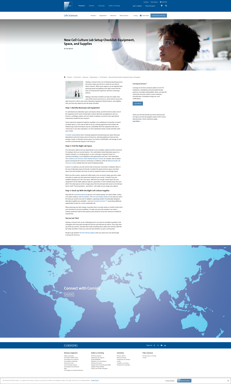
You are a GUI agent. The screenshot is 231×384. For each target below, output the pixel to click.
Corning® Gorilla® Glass (71, 357)
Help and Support (150, 6)
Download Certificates (158, 15)
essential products (80, 194)
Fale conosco (154, 2)
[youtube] (161, 345)
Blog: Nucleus (94, 77)
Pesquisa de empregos (123, 365)
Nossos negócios (71, 353)
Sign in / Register (137, 6)
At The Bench (103, 77)
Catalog (135, 15)
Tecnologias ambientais (70, 361)
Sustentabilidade (96, 359)
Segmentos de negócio (97, 357)
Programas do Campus (123, 359)
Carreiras (146, 2)
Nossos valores (121, 356)
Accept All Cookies (184, 380)
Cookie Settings (169, 380)
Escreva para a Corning (149, 356)
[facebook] (154, 345)
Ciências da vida (68, 363)
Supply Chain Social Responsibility (101, 365)
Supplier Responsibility (97, 366)
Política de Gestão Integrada (99, 368)
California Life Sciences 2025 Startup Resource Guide (85, 158)
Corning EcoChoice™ (100, 201)
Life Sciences (71, 15)
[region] (115, 381)
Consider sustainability (72, 135)
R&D (65, 368)
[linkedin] (165, 345)
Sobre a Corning (114, 6)
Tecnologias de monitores (71, 359)
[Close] (228, 381)
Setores (91, 6)
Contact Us (69, 294)
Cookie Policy (95, 380)
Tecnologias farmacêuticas (71, 366)
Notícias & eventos (96, 363)
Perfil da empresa (96, 356)
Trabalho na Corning (123, 363)
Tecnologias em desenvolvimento (73, 370)
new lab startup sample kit (101, 197)
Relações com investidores (98, 361)
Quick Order (145, 15)
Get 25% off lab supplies (87, 233)
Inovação (101, 6)
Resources (85, 77)
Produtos (82, 6)
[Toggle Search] (166, 6)
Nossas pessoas (121, 357)
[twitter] (158, 345)
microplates (85, 197)
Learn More (138, 103)
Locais (119, 361)
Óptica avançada (69, 356)
